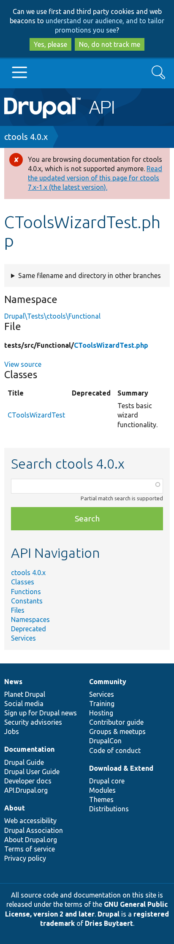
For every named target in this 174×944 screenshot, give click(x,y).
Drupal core (107, 781)
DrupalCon (105, 741)
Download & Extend (121, 768)
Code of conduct (115, 750)
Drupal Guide (24, 762)
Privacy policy (25, 858)
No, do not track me (109, 44)
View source (22, 364)
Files (17, 610)
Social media (24, 703)
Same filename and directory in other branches (89, 275)
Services (23, 638)
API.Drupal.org (26, 790)
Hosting (101, 713)
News (13, 681)
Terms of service (29, 849)
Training (101, 703)
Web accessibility (30, 820)
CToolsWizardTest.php (111, 345)
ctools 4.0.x (26, 137)
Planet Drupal (24, 694)
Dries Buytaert (109, 923)
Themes (101, 799)
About (14, 808)
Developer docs (28, 781)
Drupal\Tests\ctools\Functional (52, 316)
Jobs (11, 731)
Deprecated (28, 629)
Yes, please (50, 44)
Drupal (109, 914)
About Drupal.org (30, 839)
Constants (27, 601)
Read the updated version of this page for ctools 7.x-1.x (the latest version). (95, 178)
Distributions (109, 809)
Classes (22, 582)
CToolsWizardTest (36, 415)
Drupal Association (33, 830)
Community (107, 681)
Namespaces (30, 619)
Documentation (29, 749)
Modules (102, 790)
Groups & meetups (117, 731)
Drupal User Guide (32, 771)
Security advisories (33, 722)
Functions (26, 591)
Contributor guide (116, 722)
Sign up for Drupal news (40, 713)
